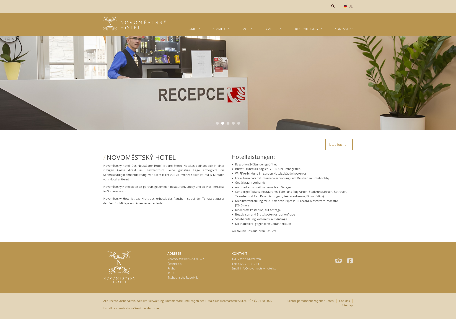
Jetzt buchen (339, 144)
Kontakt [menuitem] (341, 29)
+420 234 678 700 (249, 259)
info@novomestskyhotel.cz (258, 268)
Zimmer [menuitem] (219, 29)
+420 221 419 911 (249, 264)
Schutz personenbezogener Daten (310, 301)
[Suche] (333, 6)
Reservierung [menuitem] (306, 29)
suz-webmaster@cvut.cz (230, 301)
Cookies (344, 301)
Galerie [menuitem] (272, 29)
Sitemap (347, 305)
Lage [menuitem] (245, 29)
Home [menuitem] (191, 29)
